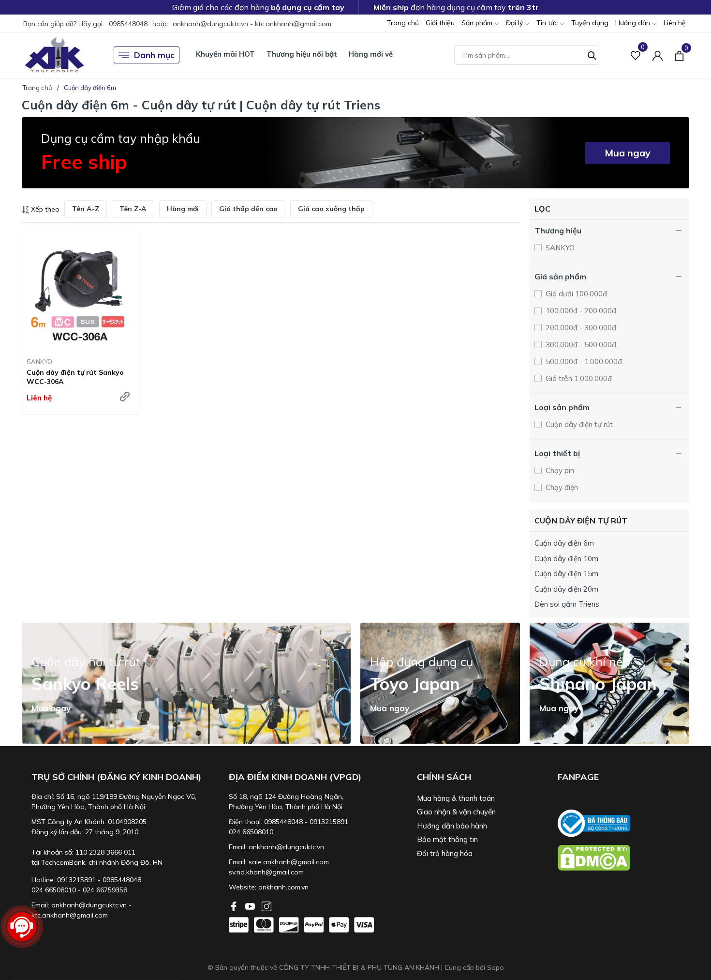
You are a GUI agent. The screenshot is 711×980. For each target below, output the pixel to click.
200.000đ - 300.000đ (580, 327)
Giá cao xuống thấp (331, 208)
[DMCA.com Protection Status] (623, 857)
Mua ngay (628, 153)
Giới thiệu (440, 22)
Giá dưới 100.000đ (575, 293)
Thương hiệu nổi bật (302, 54)
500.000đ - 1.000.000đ (583, 361)
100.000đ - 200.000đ (580, 310)
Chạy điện (561, 487)
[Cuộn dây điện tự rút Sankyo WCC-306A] (80, 291)
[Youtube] (251, 905)
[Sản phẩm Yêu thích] (636, 55)
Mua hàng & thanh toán (456, 798)
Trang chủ (403, 22)
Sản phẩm (477, 22)
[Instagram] (266, 905)
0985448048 (128, 23)
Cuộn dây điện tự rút (578, 424)
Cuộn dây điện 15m (566, 573)
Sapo (495, 967)
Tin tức (548, 22)
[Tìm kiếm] (592, 54)
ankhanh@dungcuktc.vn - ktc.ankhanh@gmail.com (252, 23)
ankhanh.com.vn (283, 887)
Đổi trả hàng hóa (445, 853)
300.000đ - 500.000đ (580, 344)
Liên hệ (675, 22)
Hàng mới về (371, 54)
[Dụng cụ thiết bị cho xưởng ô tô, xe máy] (54, 55)
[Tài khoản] (657, 55)
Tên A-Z (85, 208)
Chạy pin (559, 470)
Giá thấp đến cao (248, 208)
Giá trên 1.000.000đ (578, 378)
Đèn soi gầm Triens (566, 604)
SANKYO (39, 362)
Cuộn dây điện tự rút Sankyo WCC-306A (75, 376)
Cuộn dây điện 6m (564, 543)
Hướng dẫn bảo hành (452, 825)
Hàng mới (183, 208)
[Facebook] (234, 905)
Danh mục (154, 55)
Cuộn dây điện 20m (566, 589)
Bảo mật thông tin (447, 839)
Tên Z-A (133, 208)
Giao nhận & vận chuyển (456, 811)
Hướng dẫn (633, 22)
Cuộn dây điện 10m (566, 558)
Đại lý (515, 22)
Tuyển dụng (589, 22)
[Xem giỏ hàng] (679, 55)
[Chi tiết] (124, 396)
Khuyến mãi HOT (225, 54)
